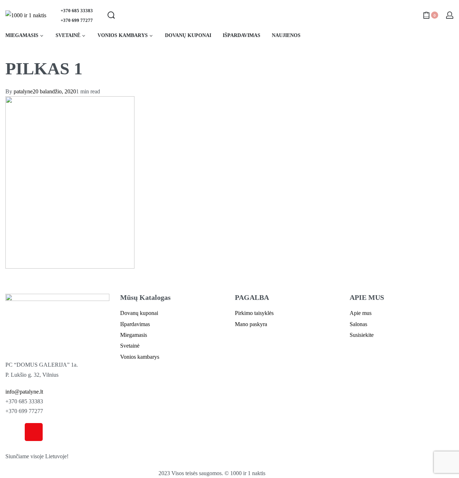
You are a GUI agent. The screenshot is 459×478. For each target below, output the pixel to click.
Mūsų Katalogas (145, 297)
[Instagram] (34, 432)
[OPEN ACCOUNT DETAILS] (450, 15)
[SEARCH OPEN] (111, 15)
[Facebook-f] (14, 432)
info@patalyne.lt (24, 392)
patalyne (23, 91)
